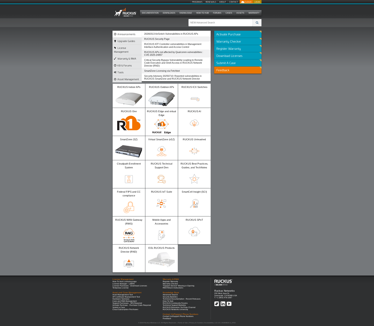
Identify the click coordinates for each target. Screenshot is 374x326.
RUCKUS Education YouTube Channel (179, 307)
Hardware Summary (120, 299)
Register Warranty (170, 282)
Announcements (126, 34)
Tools (120, 72)
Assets (240, 13)
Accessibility (209, 323)
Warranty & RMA (126, 58)
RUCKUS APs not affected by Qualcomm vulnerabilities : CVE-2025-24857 (173, 53)
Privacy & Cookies (196, 323)
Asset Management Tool (122, 295)
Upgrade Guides (126, 41)
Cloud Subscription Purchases (125, 309)
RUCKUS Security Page (157, 39)
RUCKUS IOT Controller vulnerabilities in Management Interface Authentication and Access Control (172, 45)
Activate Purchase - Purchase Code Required (131, 305)
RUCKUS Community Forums (175, 303)
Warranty (254, 13)
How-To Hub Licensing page (124, 282)
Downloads (169, 13)
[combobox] (220, 22)
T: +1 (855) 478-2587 (223, 298)
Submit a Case (118, 307)
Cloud (247, 2)
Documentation (150, 13)
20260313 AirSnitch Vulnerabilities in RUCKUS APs (171, 34)
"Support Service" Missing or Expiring (178, 286)
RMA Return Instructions (173, 288)
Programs (197, 2)
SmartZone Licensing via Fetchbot (162, 71)
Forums (217, 13)
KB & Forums (124, 65)
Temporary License (120, 288)
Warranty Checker (170, 284)
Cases (229, 13)
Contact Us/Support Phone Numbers (178, 316)
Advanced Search (170, 295)
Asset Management (128, 79)
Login (257, 2)
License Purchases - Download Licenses (129, 286)
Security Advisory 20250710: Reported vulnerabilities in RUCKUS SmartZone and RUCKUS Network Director (173, 77)
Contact (233, 2)
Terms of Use (183, 323)
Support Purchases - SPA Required (127, 303)
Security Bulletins (170, 297)
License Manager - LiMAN (123, 284)
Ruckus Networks (224, 290)
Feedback (167, 319)
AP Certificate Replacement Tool (126, 297)
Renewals (211, 2)
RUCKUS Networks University (175, 309)
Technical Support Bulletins (174, 305)
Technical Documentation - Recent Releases (181, 299)
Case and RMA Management (124, 301)
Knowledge (186, 13)
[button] (257, 22)
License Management (121, 49)
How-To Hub (202, 13)
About (222, 2)
